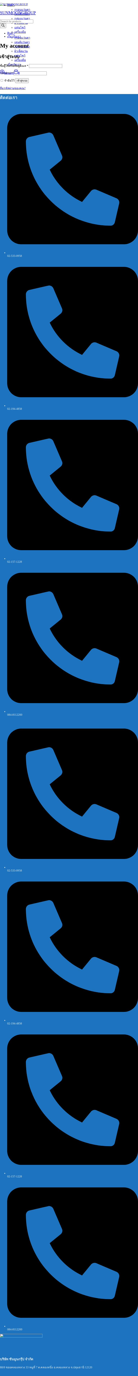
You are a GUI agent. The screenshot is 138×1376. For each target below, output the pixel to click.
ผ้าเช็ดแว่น (21, 51)
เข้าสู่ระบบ (22, 80)
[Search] (3, 25)
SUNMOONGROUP (18, 12)
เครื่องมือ (20, 60)
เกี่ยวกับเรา (14, 64)
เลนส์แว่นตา (22, 42)
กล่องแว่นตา (22, 46)
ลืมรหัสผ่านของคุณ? (13, 88)
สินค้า (11, 33)
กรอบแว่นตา (22, 37)
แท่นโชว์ (19, 55)
